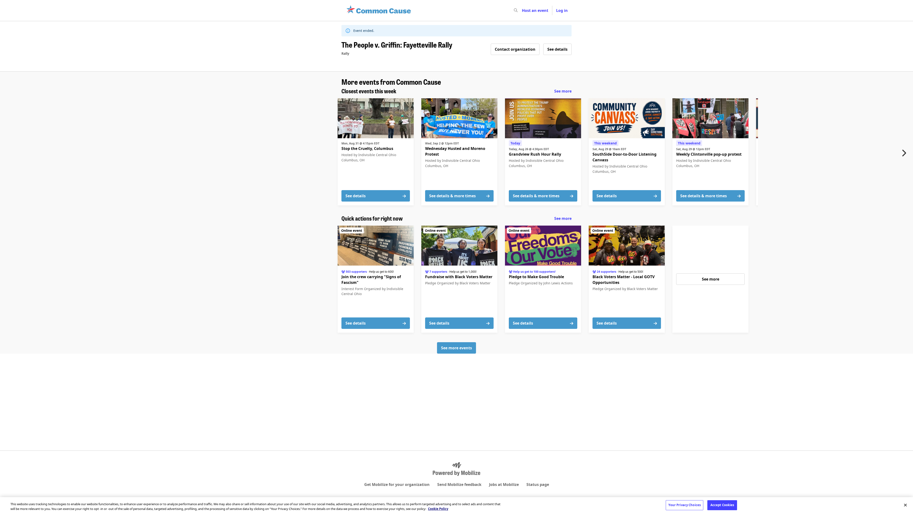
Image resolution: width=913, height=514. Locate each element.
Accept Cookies (722, 505)
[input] (524, 10)
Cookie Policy (438, 509)
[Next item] (905, 153)
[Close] (905, 505)
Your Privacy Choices (684, 505)
